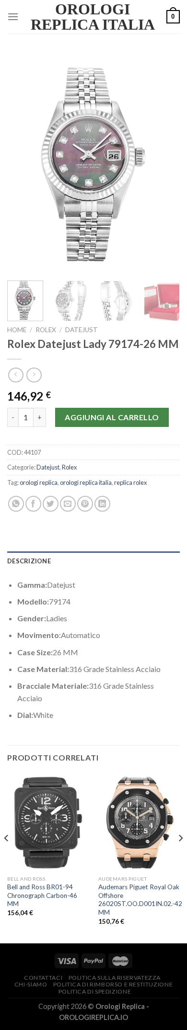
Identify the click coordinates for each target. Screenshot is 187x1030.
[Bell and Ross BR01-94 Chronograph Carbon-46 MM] (48, 822)
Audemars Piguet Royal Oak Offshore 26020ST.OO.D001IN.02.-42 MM (140, 899)
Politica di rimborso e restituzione (113, 984)
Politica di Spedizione (94, 991)
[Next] (164, 163)
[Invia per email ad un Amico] (68, 504)
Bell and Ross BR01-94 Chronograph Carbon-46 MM (42, 895)
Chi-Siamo (30, 984)
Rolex (45, 330)
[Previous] (22, 163)
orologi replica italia (86, 482)
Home (16, 330)
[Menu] (13, 16)
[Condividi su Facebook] (33, 504)
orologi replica (39, 482)
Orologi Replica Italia (93, 16)
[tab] (93, 561)
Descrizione (29, 561)
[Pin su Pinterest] (85, 504)
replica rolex (130, 482)
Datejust (81, 330)
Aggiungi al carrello (112, 417)
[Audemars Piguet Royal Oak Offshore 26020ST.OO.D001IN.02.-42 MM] (139, 822)
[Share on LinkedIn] (102, 504)
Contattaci (43, 977)
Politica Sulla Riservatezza (115, 977)
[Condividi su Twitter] (50, 504)
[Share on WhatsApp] (16, 504)
